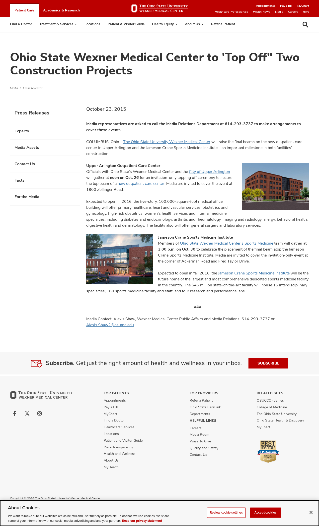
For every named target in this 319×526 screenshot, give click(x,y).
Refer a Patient (223, 24)
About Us (192, 24)
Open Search (305, 24)
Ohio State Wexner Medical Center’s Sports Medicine (226, 243)
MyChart (303, 5)
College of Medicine (272, 407)
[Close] (311, 512)
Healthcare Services (119, 427)
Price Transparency (118, 447)
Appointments (265, 5)
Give (306, 11)
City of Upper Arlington (209, 171)
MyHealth (111, 467)
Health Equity (163, 24)
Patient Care (24, 10)
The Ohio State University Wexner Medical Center (166, 141)
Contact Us (24, 163)
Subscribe (268, 363)
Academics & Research (61, 10)
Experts (21, 131)
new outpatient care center (141, 183)
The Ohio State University (277, 414)
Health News (261, 11)
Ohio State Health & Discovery (280, 420)
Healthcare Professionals (231, 11)
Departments (200, 414)
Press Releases (33, 88)
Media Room (199, 434)
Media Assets (26, 147)
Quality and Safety (204, 448)
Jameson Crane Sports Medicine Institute (254, 273)
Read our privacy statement (142, 521)
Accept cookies (265, 513)
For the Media (26, 196)
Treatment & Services (56, 24)
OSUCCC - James (270, 400)
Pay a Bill (286, 5)
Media (279, 11)
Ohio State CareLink (205, 407)
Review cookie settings (226, 513)
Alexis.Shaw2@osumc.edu (110, 324)
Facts (19, 180)
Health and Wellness (120, 453)
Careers (293, 11)
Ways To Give (200, 441)
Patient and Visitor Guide (123, 440)
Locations (92, 24)
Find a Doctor (21, 24)
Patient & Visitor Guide (126, 24)
